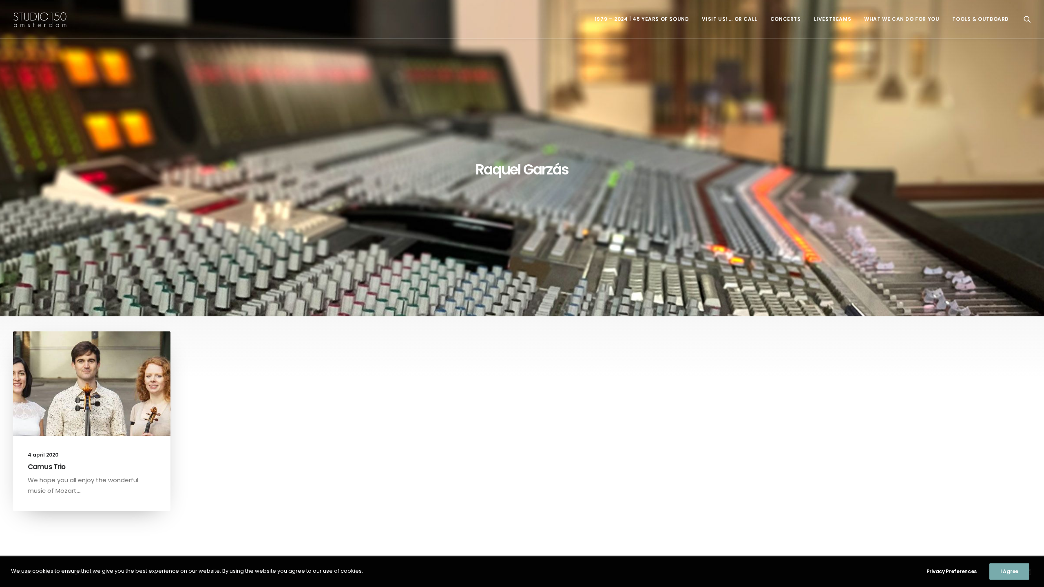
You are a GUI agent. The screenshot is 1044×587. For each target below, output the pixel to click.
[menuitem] (642, 19)
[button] (1027, 19)
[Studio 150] (40, 19)
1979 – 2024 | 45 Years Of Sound (642, 18)
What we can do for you (901, 18)
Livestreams (833, 18)
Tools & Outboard (980, 18)
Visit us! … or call (729, 18)
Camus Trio (47, 467)
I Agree (1009, 571)
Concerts (785, 18)
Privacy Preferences (952, 571)
